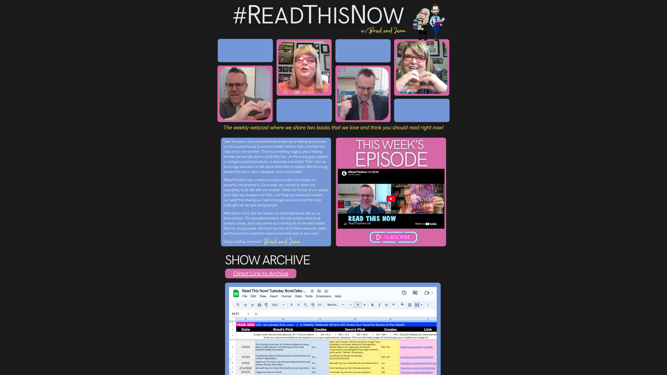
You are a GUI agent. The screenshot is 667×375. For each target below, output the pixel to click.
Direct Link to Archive (260, 273)
